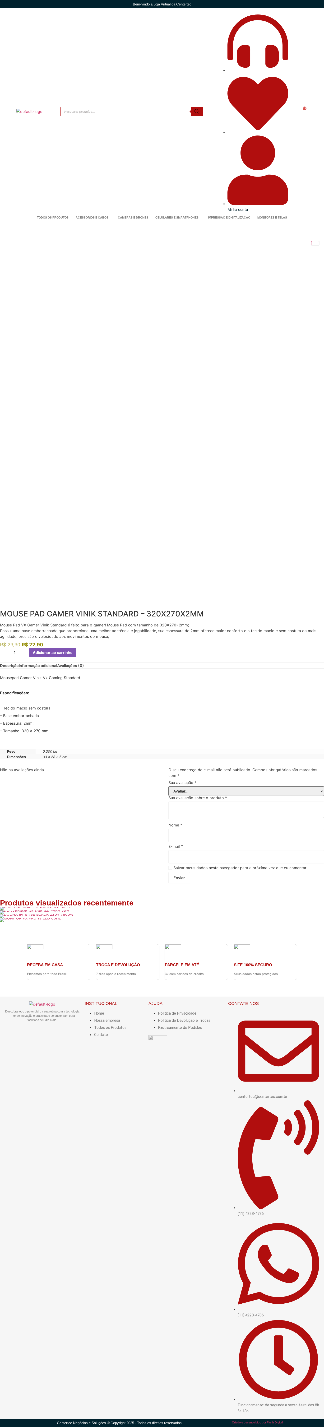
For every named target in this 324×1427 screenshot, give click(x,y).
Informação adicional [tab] (38, 665)
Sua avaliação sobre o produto (197, 798)
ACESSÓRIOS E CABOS (92, 217)
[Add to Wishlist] (81, 652)
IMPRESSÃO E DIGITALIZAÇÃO (229, 217)
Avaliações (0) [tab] (70, 665)
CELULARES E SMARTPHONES (177, 217)
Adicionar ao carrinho (53, 652)
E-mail (175, 846)
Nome (175, 825)
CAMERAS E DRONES (133, 217)
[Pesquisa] (197, 111)
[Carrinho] (302, 111)
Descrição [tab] (9, 665)
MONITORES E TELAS (272, 217)
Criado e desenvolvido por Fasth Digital (257, 1422)
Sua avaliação (182, 782)
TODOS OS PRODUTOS (53, 217)
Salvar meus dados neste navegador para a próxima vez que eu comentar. (240, 868)
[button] (93, 218)
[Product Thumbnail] (315, 243)
